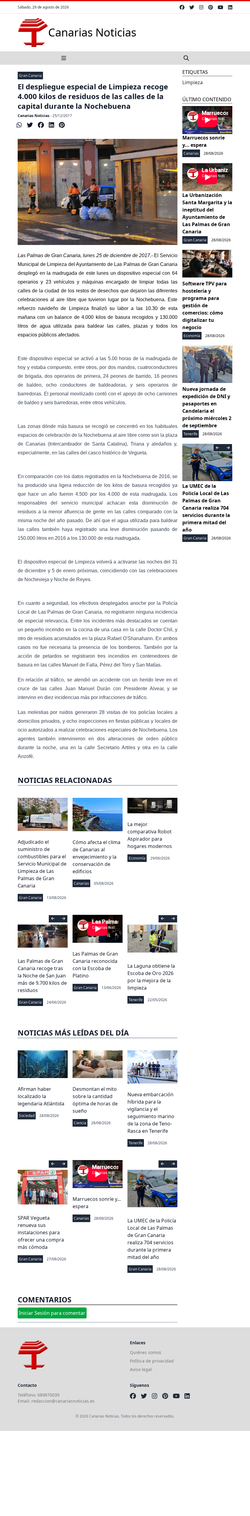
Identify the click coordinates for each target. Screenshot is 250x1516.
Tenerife (136, 999)
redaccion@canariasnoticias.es (63, 1401)
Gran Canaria (30, 75)
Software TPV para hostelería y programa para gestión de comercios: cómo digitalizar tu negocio (204, 305)
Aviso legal (141, 1369)
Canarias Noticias (33, 115)
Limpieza (192, 82)
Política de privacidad (152, 1361)
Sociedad (26, 1115)
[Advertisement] (125, 1473)
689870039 (48, 1395)
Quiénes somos (145, 1352)
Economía (137, 858)
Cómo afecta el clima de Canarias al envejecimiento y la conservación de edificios (96, 857)
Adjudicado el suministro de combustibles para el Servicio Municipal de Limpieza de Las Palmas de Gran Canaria (42, 864)
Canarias (81, 883)
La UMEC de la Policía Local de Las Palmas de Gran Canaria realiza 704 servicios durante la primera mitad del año (206, 508)
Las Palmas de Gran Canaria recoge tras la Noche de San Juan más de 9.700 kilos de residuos (42, 976)
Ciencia (80, 1122)
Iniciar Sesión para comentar (52, 1313)
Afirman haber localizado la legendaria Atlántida (41, 1096)
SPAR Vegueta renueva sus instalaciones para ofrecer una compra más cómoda (41, 1232)
